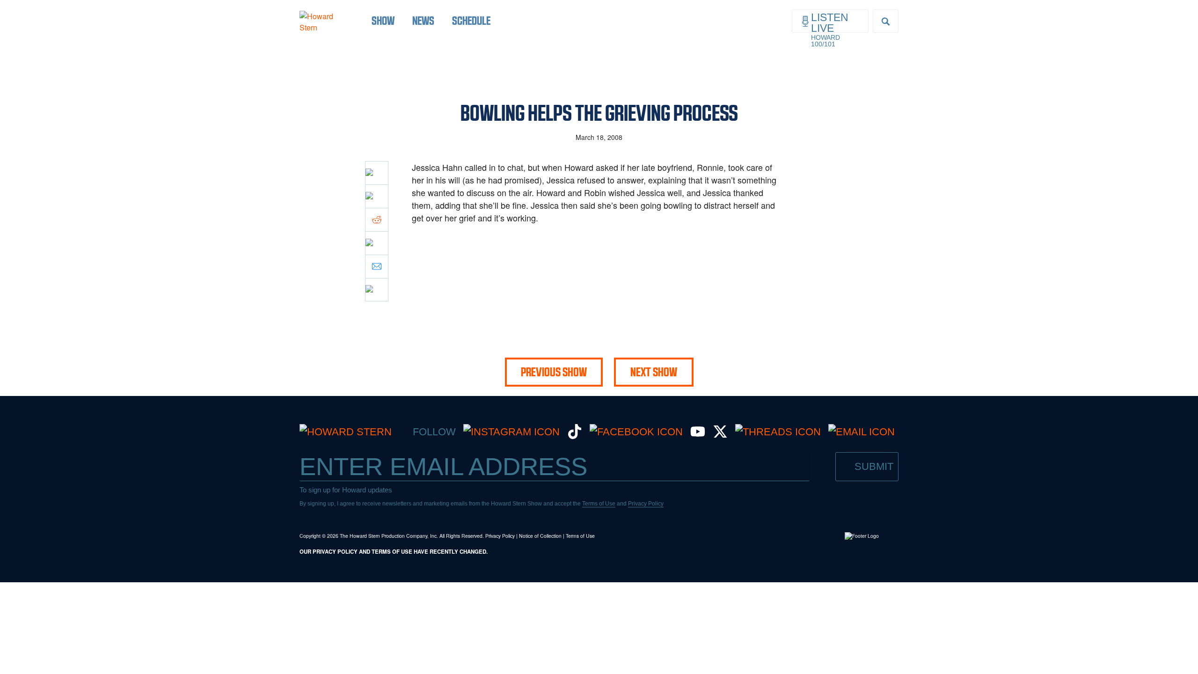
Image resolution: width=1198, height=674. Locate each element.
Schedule (471, 21)
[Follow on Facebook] (636, 432)
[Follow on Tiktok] (574, 435)
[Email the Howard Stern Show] (861, 432)
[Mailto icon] (376, 266)
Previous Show (554, 372)
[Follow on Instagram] (511, 432)
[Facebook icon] (376, 172)
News (423, 21)
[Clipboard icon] (376, 289)
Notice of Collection (540, 535)
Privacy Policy (646, 503)
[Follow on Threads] (778, 432)
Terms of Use (598, 503)
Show (383, 21)
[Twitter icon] (376, 196)
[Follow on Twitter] (720, 435)
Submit (874, 466)
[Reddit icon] (376, 219)
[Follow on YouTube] (697, 435)
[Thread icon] (376, 243)
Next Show (653, 372)
